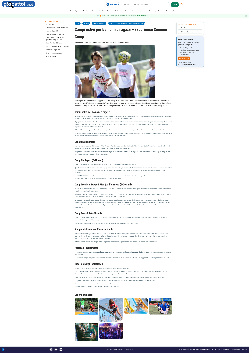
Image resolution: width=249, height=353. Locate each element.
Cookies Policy (236, 349)
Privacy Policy (227, 349)
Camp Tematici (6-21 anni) (54, 43)
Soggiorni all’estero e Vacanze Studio (57, 46)
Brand (168, 11)
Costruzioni (118, 11)
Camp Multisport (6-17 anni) (55, 34)
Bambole (86, 11)
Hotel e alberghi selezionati (54, 53)
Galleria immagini (51, 56)
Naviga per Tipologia (189, 349)
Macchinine (142, 11)
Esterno (109, 11)
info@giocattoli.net (189, 64)
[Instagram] (61, 349)
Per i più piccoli (75, 11)
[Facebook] (51, 349)
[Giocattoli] (53, 4)
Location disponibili (52, 31)
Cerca (175, 4)
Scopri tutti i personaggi (203, 349)
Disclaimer (244, 349)
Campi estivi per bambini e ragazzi (57, 27)
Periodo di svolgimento (53, 50)
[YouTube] (56, 349)
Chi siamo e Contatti (216, 349)
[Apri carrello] (182, 4)
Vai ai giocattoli (184, 58)
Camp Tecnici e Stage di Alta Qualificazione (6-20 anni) (55, 39)
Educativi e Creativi (98, 11)
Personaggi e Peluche (156, 11)
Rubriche (176, 11)
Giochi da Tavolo (130, 11)
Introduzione (50, 24)
